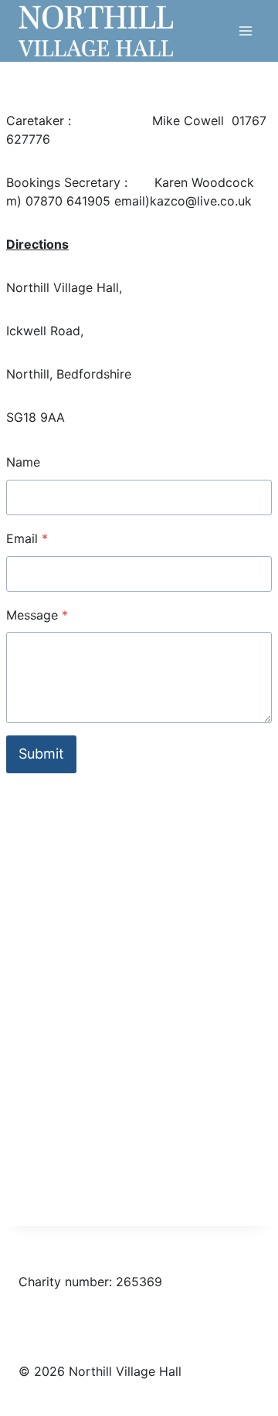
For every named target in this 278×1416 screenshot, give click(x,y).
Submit (41, 753)
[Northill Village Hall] (96, 30)
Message (37, 615)
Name (23, 462)
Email (27, 538)
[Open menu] (245, 30)
